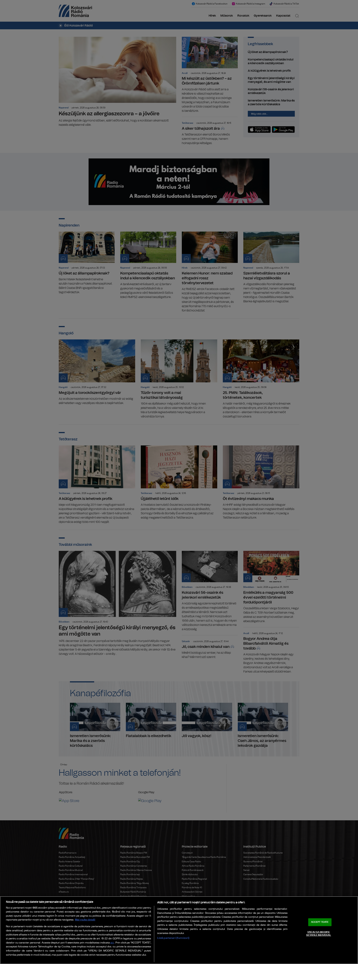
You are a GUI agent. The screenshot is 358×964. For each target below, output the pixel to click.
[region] (179, 930)
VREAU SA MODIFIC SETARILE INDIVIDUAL (318, 933)
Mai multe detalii (85, 919)
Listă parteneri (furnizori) (173, 938)
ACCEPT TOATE (320, 922)
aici (112, 943)
